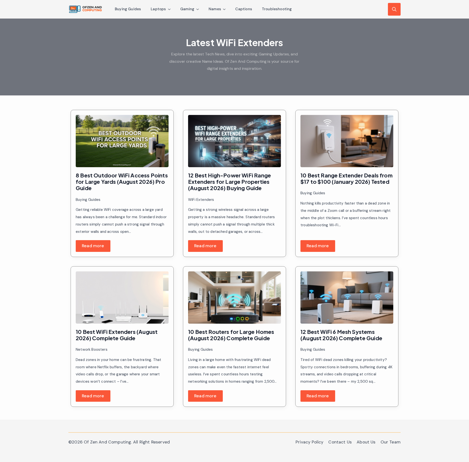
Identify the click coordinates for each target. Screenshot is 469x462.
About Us (366, 442)
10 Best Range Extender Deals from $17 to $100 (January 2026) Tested (346, 178)
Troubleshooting (277, 9)
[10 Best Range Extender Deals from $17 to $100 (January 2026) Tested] (346, 141)
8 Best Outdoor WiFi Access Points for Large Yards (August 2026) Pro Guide (122, 181)
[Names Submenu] (225, 9)
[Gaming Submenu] (199, 9)
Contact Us (340, 442)
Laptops (158, 9)
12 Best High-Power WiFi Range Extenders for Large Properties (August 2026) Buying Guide (229, 181)
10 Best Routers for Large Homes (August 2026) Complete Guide (231, 335)
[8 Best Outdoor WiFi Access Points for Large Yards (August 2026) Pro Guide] (122, 141)
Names (215, 9)
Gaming (187, 9)
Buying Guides (128, 9)
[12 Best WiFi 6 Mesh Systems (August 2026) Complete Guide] (346, 297)
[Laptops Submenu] (170, 9)
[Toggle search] (394, 9)
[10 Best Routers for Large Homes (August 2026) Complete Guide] (234, 297)
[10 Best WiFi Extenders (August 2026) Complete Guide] (122, 297)
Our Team (391, 442)
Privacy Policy (309, 442)
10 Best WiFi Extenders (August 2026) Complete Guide (117, 335)
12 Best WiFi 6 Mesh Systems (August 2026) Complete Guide (341, 335)
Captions (243, 9)
